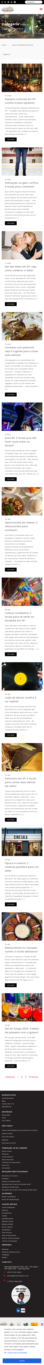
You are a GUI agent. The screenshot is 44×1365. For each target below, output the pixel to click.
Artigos (4, 1257)
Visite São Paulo (8, 1098)
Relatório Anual (7, 1221)
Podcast (5, 1210)
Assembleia (6, 1230)
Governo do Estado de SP (11, 1181)
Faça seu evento (8, 1137)
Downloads (6, 1115)
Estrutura (5, 1154)
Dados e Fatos (7, 1133)
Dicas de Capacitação (10, 1199)
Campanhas (7, 1213)
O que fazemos (7, 1157)
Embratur (5, 1179)
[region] (22, 1345)
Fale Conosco (7, 1233)
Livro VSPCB (6, 1121)
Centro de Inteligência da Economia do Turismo (20, 1130)
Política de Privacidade (10, 1238)
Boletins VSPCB (7, 1224)
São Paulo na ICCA (9, 1143)
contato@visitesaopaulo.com (18, 1276)
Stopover (5, 1140)
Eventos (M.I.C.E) (8, 1104)
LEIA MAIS (11, 139)
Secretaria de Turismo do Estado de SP (16, 1184)
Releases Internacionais (11, 1252)
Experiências (6, 1107)
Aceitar (22, 1361)
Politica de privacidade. (17, 1352)
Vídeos (4, 1216)
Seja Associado (7, 1160)
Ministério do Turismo (10, 1176)
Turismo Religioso (8, 1207)
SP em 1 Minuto (7, 1227)
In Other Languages (14, 1281)
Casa (4, 45)
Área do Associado (9, 1235)
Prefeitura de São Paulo (10, 1187)
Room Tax (5, 1165)
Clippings (5, 1255)
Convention (6, 1168)
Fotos (4, 1118)
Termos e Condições (9, 1241)
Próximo (34, 1076)
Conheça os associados (11, 1162)
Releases (5, 1249)
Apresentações (7, 1219)
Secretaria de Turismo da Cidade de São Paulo (19, 1190)
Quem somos (7, 1151)
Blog (3, 1101)
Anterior (10, 1076)
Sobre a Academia (9, 1197)
